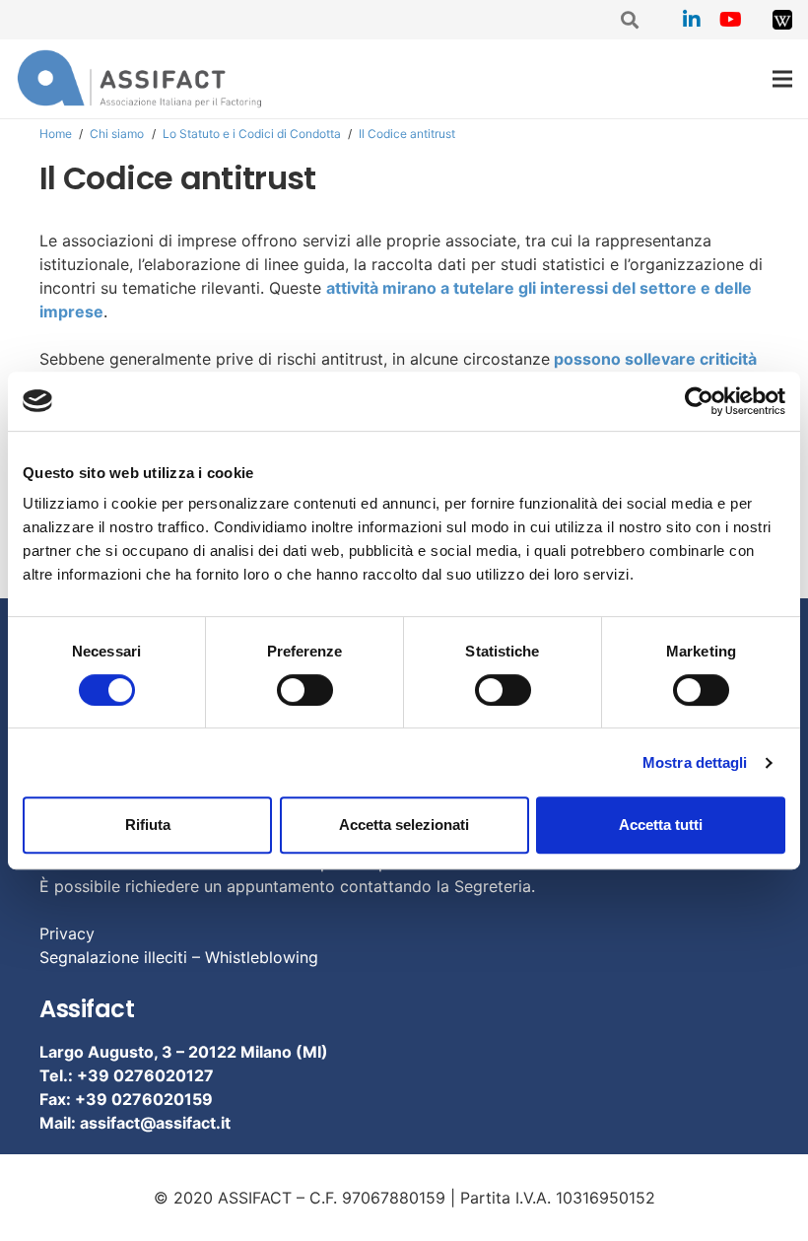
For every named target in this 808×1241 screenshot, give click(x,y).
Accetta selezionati (404, 824)
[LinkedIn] (691, 19)
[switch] (305, 690)
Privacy (67, 933)
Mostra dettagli (695, 762)
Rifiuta (147, 824)
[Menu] (782, 78)
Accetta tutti (661, 824)
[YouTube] (731, 19)
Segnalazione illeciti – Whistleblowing (178, 957)
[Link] (782, 20)
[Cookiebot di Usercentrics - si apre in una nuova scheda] (699, 401)
